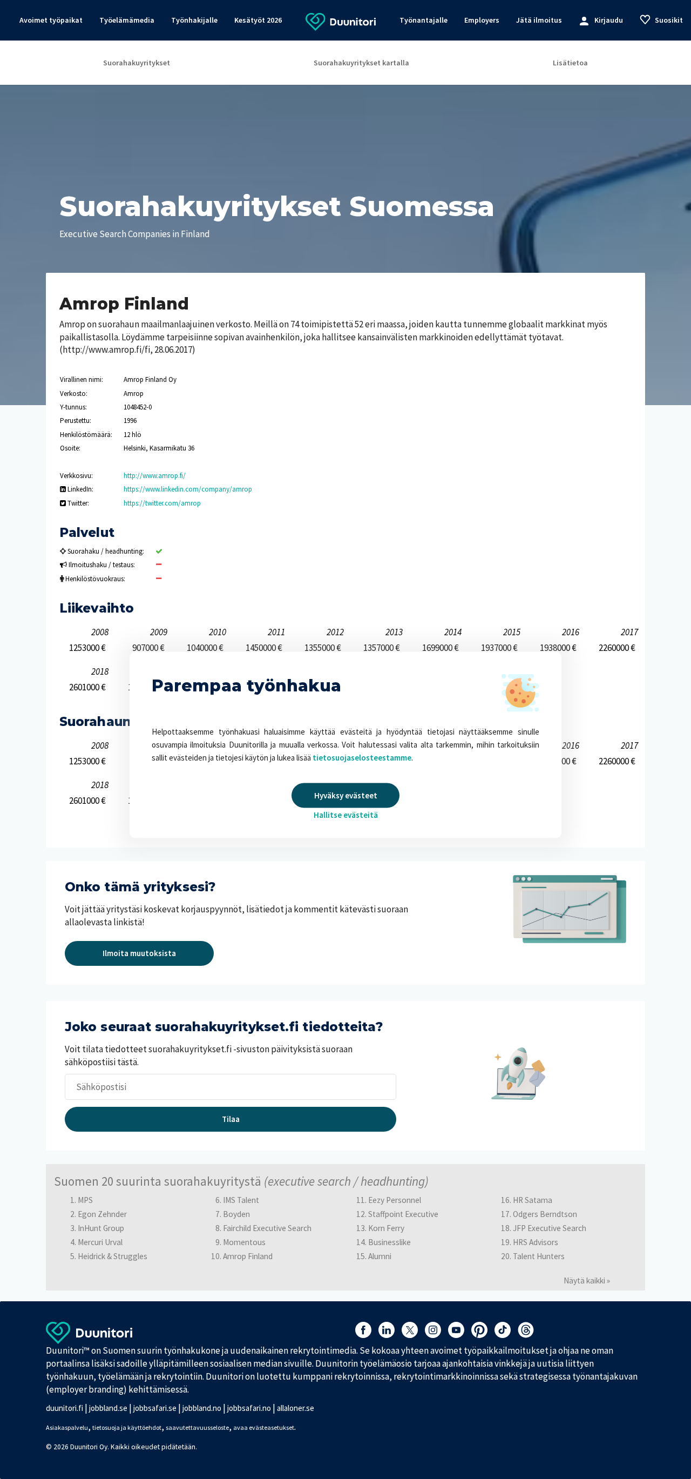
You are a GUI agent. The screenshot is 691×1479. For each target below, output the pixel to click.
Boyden (236, 1214)
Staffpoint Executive (403, 1214)
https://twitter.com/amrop (162, 503)
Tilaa (231, 1119)
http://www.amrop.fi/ (155, 475)
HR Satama (532, 1200)
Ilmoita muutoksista (139, 953)
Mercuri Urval (100, 1242)
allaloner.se (295, 1408)
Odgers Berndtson (545, 1214)
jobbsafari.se (155, 1408)
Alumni (379, 1256)
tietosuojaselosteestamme (362, 757)
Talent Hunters (539, 1256)
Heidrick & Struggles (112, 1256)
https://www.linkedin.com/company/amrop (188, 489)
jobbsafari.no (249, 1408)
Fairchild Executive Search (267, 1228)
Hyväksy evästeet (345, 795)
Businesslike (389, 1242)
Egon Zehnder (102, 1214)
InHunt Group (101, 1228)
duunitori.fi (64, 1408)
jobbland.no (201, 1408)
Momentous (244, 1242)
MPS (85, 1200)
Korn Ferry (386, 1228)
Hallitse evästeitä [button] (346, 815)
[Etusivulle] (341, 21)
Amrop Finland (248, 1256)
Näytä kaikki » (587, 1280)
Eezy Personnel (394, 1200)
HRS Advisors (535, 1242)
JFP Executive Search (549, 1228)
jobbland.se (108, 1408)
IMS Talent (241, 1200)
